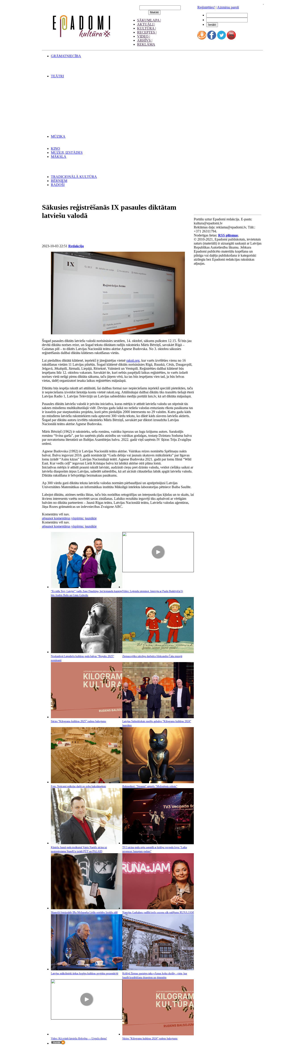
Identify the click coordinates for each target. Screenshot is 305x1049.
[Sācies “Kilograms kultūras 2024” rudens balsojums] (158, 1034)
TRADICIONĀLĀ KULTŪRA (74, 177)
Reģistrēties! (206, 7)
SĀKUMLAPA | (149, 20)
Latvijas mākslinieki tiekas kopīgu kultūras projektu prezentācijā (84, 973)
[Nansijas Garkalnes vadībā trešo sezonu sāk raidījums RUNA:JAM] (158, 908)
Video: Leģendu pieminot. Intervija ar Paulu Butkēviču (152, 591)
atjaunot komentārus (56, 518)
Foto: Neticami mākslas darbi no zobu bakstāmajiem (78, 786)
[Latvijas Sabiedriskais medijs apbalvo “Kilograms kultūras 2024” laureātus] (158, 717)
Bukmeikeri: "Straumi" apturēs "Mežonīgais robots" (149, 786)
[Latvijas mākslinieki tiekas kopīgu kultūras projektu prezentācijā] (86, 969)
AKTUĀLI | (146, 24)
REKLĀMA (146, 44)
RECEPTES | (147, 32)
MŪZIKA (58, 136)
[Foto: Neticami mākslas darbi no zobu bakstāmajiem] (86, 782)
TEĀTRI (57, 76)
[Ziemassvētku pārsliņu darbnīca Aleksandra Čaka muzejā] (158, 652)
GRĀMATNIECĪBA (66, 56)
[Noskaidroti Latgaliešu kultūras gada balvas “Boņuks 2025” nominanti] (86, 652)
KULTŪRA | (146, 28)
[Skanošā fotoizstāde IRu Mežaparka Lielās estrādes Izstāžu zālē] (86, 908)
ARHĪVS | (144, 40)
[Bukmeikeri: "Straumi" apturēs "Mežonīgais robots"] (158, 782)
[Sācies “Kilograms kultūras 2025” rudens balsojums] (86, 717)
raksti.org (133, 360)
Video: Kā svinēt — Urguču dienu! (79, 1038)
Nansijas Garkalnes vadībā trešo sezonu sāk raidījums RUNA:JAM (158, 912)
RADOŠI (58, 185)
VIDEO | (143, 36)
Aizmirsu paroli (228, 7)
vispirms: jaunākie (84, 518)
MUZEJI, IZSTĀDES (67, 152)
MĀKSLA (58, 156)
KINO (55, 148)
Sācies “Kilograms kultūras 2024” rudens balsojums (150, 1038)
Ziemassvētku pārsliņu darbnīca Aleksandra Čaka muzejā (152, 656)
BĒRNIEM (59, 181)
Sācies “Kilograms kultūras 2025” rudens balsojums (78, 721)
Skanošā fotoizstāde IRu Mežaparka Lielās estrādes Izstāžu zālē (84, 912)
